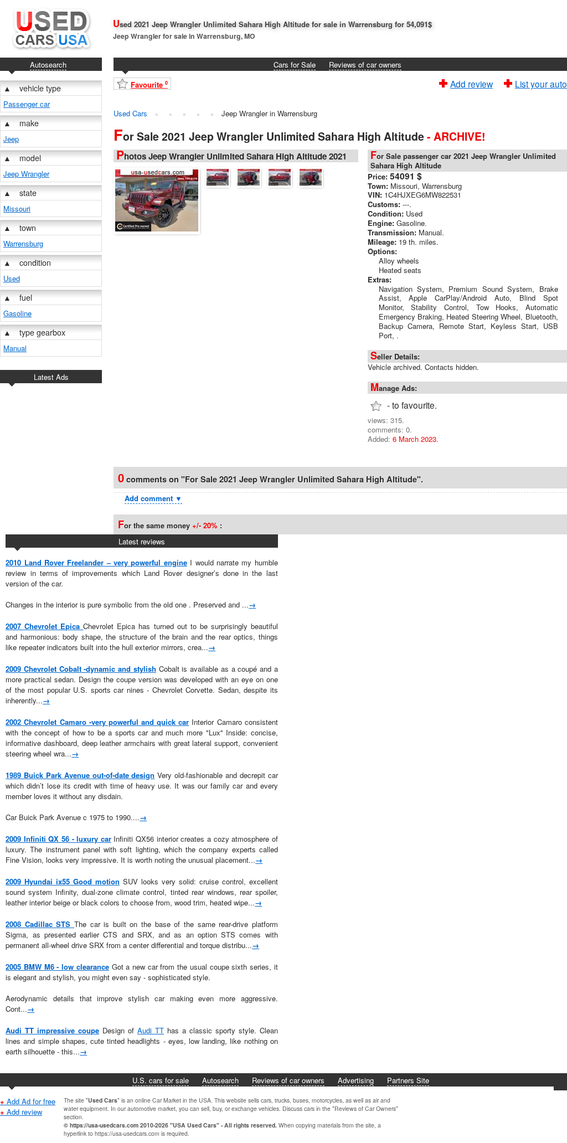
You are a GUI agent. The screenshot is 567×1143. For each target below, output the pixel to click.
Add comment (153, 498)
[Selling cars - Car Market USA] (50, 52)
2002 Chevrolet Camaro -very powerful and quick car (97, 722)
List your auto (541, 82)
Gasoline (17, 313)
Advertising (356, 1080)
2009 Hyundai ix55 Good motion (63, 881)
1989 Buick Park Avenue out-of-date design (80, 775)
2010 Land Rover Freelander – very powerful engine (96, 562)
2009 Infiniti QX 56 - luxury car (58, 838)
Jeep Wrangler (26, 173)
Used (11, 278)
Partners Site (408, 1080)
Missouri (16, 208)
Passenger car (26, 104)
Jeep (11, 138)
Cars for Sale (295, 64)
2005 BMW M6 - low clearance (57, 966)
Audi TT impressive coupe (52, 1030)
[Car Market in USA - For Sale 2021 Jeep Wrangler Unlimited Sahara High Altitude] (159, 199)
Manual (15, 348)
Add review (471, 82)
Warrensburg (23, 243)
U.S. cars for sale (160, 1080)
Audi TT (150, 1030)
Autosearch (48, 64)
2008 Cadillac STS (40, 924)
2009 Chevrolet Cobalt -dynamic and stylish (81, 668)
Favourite (149, 84)
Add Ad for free (27, 1101)
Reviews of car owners (365, 64)
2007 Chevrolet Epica (44, 626)
